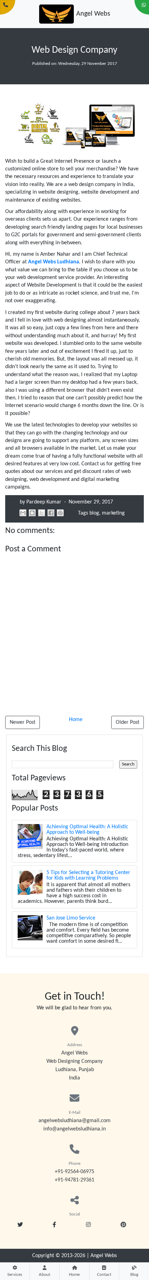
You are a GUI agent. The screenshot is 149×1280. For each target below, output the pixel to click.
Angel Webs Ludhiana (53, 262)
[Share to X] (41, 512)
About (44, 1274)
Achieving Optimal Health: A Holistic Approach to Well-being (87, 829)
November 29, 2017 (90, 502)
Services (14, 1274)
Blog (134, 1274)
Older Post (127, 722)
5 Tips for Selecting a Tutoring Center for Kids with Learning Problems (88, 875)
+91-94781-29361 (74, 1180)
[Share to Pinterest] (60, 512)
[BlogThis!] (32, 512)
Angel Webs (103, 1255)
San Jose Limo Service (70, 918)
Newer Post (22, 722)
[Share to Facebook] (50, 512)
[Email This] (22, 512)
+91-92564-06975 (74, 1172)
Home (74, 1274)
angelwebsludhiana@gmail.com (74, 1121)
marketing (113, 513)
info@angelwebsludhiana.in (74, 1129)
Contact (104, 1274)
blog (94, 513)
